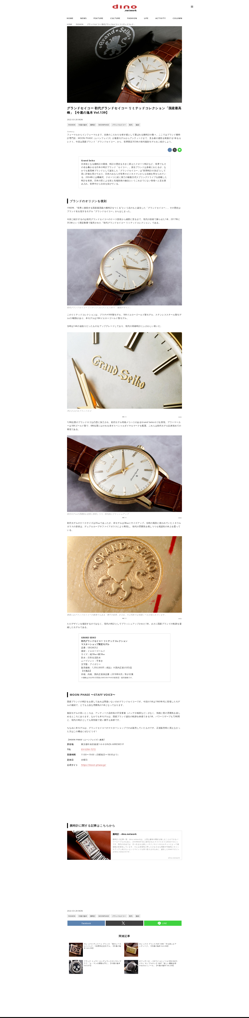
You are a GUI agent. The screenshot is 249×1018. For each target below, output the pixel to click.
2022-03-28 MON (75, 119)
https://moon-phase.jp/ (93, 765)
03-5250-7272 (88, 749)
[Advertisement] (95, 888)
